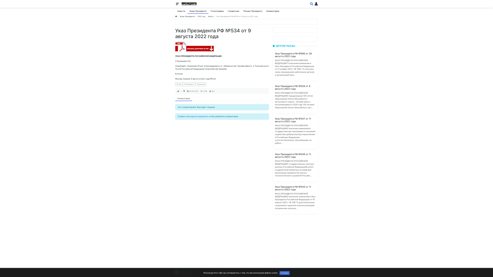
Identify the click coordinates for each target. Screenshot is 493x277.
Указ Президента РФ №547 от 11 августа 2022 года (293, 120)
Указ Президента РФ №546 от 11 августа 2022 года (293, 155)
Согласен (284, 273)
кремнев (201, 84)
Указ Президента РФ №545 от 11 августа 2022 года (293, 188)
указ (179, 84)
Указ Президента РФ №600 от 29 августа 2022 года (293, 55)
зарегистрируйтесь (199, 116)
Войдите (182, 116)
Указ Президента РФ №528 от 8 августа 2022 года (292, 87)
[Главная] (176, 16)
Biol (213, 91)
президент (189, 84)
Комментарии (183, 98)
